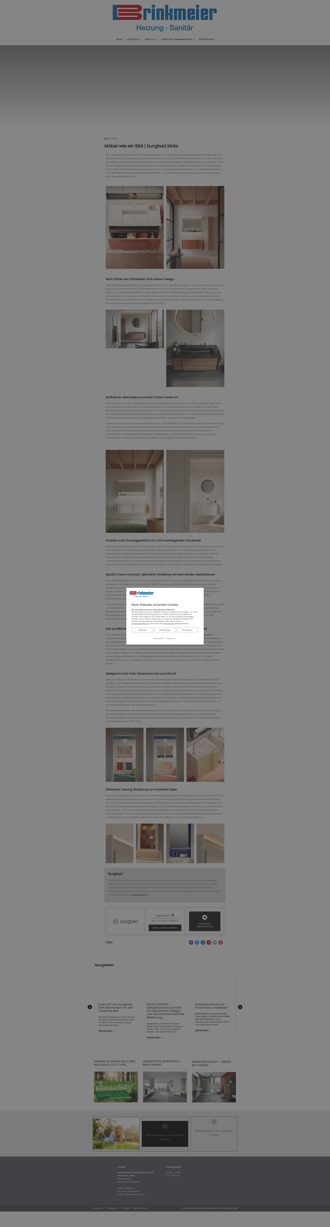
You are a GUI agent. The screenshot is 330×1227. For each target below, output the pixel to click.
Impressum (170, 638)
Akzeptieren (187, 630)
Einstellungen (164, 630)
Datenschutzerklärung (140, 623)
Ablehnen (143, 630)
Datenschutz (158, 638)
